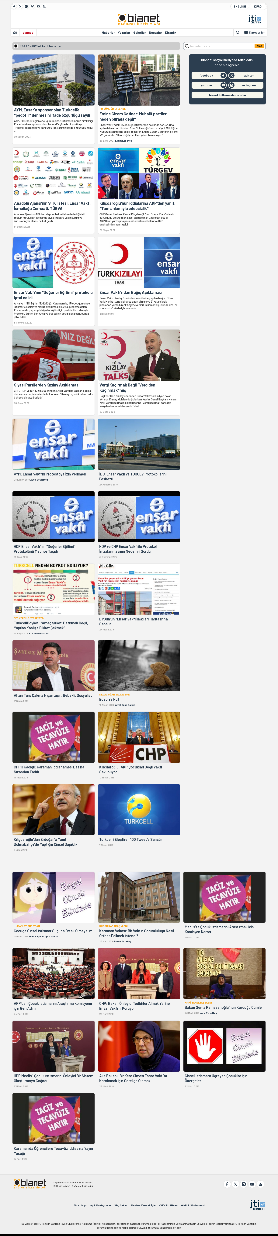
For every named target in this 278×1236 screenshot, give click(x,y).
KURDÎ (258, 6)
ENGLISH (240, 6)
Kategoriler (257, 32)
